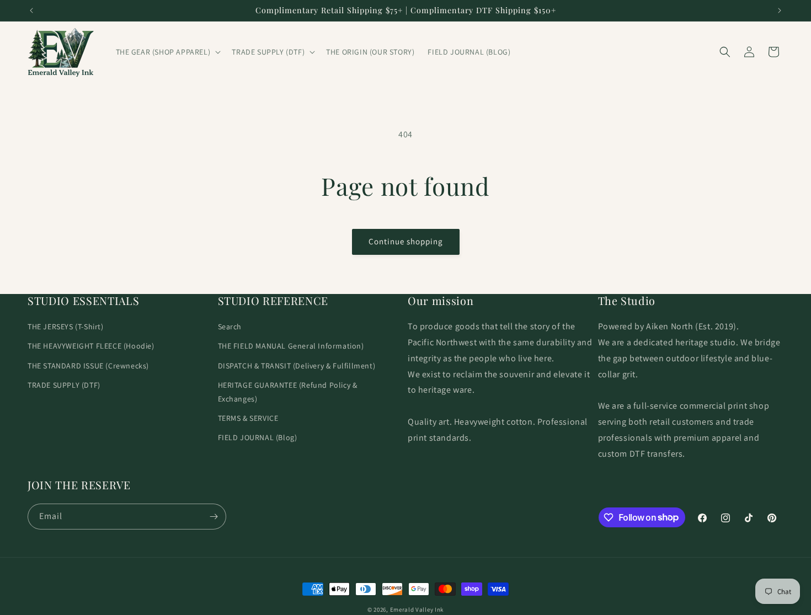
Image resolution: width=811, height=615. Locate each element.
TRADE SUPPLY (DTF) (64, 385)
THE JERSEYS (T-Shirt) (66, 326)
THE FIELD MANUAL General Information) (291, 346)
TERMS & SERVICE (248, 418)
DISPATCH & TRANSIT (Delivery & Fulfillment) (297, 366)
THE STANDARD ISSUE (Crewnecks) (88, 366)
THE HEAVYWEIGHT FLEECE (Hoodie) (91, 346)
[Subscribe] (213, 517)
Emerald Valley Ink (417, 609)
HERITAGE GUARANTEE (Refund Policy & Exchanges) (288, 392)
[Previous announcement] (31, 10)
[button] (167, 51)
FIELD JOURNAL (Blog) (257, 437)
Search (230, 326)
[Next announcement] (779, 10)
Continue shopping (406, 241)
